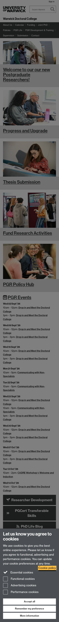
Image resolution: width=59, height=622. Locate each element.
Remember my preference (29, 608)
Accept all (29, 601)
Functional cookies (22, 579)
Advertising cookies (23, 585)
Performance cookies (24, 592)
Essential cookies (21, 572)
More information (29, 615)
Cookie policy (47, 568)
